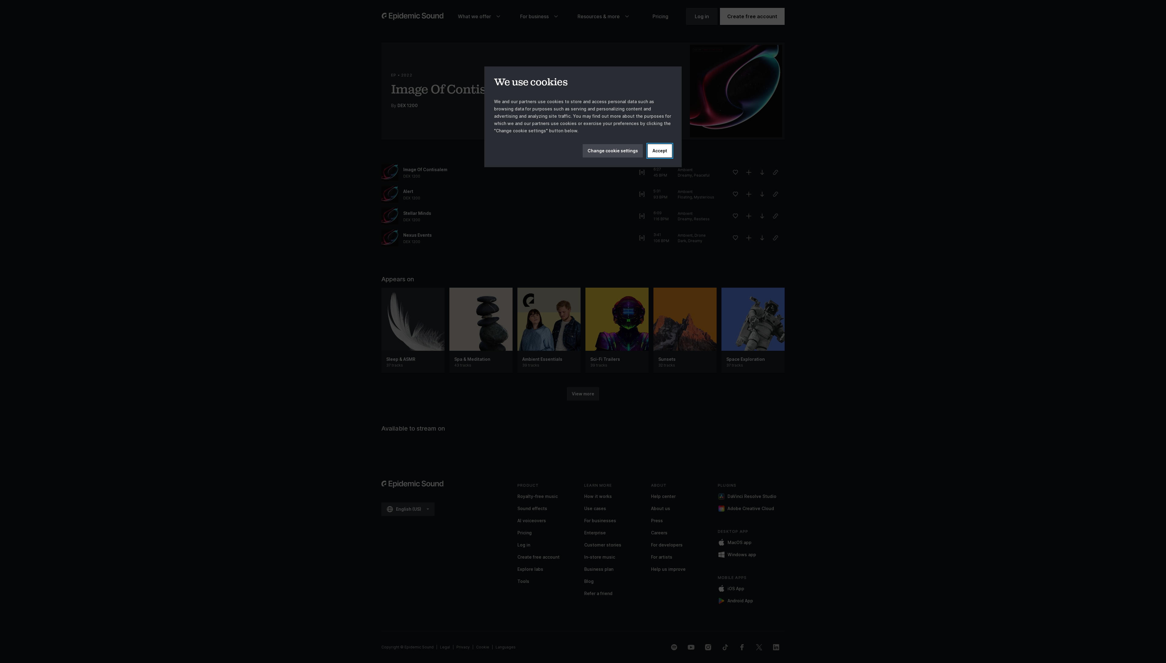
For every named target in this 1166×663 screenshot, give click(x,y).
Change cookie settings (613, 150)
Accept (660, 150)
